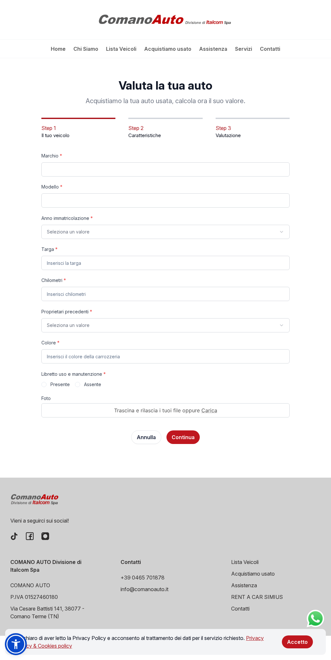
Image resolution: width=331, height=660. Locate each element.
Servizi (243, 49)
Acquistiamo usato (167, 49)
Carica (209, 410)
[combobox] (165, 232)
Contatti (270, 49)
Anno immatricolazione (67, 218)
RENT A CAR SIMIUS (257, 597)
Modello (51, 186)
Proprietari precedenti (66, 311)
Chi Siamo (85, 49)
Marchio (51, 155)
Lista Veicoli (121, 49)
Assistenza (213, 49)
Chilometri (53, 280)
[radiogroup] (165, 384)
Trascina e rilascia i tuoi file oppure (165, 410)
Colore (50, 342)
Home (58, 49)
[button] (15, 644)
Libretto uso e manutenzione (73, 374)
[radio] (44, 384)
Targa (49, 249)
